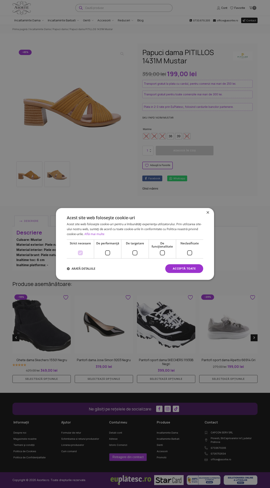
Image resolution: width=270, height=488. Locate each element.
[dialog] (135, 244)
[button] (81, 268)
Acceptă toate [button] (184, 268)
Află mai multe (94, 234)
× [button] (207, 212)
